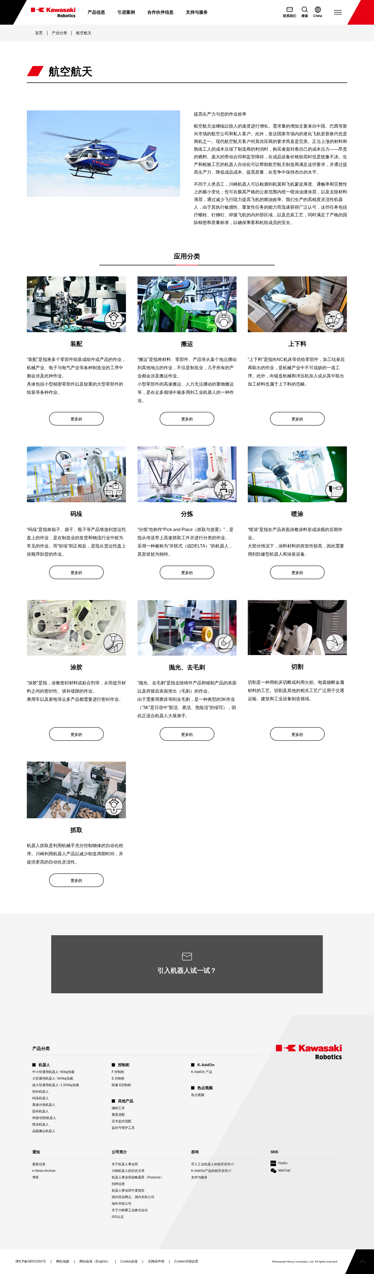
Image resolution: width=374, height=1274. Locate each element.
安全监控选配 (121, 1121)
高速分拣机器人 (43, 1105)
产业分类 (59, 33)
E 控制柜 (118, 1078)
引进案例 (126, 12)
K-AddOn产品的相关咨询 (209, 1171)
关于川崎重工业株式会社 (130, 1210)
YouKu (279, 1163)
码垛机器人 (40, 1098)
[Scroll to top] (359, 1261)
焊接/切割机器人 (44, 1118)
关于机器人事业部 (125, 1164)
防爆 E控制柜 (121, 1085)
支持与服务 (199, 1177)
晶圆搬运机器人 (43, 1131)
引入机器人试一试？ (187, 970)
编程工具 (118, 1108)
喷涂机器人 (40, 1124)
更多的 (76, 419)
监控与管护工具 (123, 1128)
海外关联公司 (121, 1204)
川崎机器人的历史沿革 (128, 1171)
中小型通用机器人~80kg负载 (53, 1072)
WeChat (280, 1170)
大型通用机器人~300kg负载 (52, 1078)
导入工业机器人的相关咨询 (211, 1164)
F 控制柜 (118, 1072)
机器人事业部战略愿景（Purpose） (138, 1177)
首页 (39, 33)
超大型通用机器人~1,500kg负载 (55, 1085)
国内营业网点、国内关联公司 (133, 1197)
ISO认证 (118, 1217)
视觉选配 (118, 1115)
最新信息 (38, 1164)
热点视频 (197, 1095)
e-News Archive (44, 1171)
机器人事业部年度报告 (128, 1190)
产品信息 (96, 12)
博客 (35, 1177)
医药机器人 (40, 1111)
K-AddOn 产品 (201, 1072)
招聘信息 (118, 1184)
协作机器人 (40, 1092)
